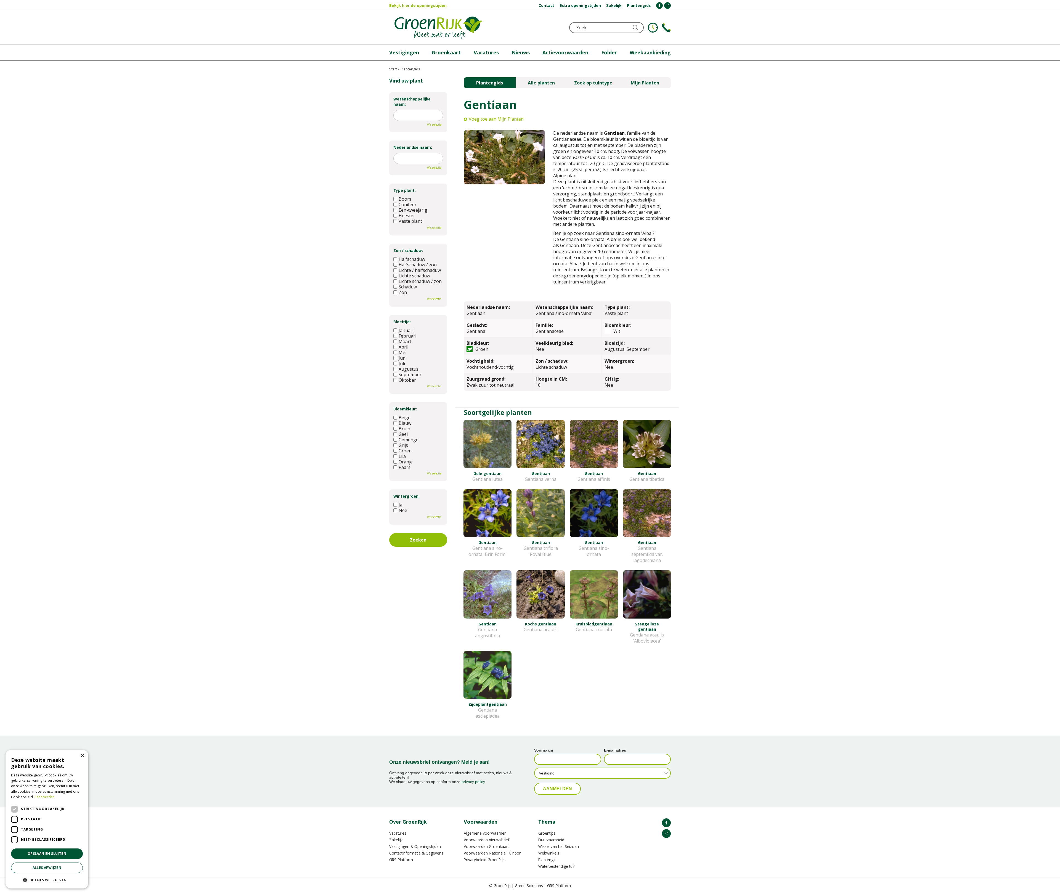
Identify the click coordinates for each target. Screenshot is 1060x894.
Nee (403, 510)
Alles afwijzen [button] (47, 867)
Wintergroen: (406, 496)
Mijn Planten (645, 83)
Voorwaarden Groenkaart (486, 846)
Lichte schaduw (414, 276)
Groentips (546, 833)
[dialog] (47, 819)
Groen (405, 451)
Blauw (405, 423)
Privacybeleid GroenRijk (484, 859)
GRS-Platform (401, 859)
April (403, 347)
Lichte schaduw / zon (420, 281)
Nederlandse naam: (412, 147)
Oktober (407, 380)
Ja (400, 505)
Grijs (403, 445)
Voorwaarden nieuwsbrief (486, 839)
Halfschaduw (412, 259)
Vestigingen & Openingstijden (415, 846)
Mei (402, 352)
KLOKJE (653, 27)
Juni (403, 358)
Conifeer (408, 204)
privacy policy (473, 781)
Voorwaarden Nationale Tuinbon (492, 853)
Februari (407, 336)
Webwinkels (548, 853)
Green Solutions (529, 885)
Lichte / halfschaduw (420, 270)
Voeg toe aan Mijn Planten (496, 119)
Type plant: (404, 190)
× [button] (82, 756)
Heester (407, 215)
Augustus (408, 369)
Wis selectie (434, 124)
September (410, 374)
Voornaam (543, 750)
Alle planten (541, 83)
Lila (402, 456)
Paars (404, 467)
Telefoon (666, 27)
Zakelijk (396, 839)
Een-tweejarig (413, 210)
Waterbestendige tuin (557, 866)
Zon (403, 292)
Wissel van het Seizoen (558, 846)
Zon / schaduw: (408, 250)
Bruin (404, 429)
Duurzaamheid (551, 839)
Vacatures (397, 833)
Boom (405, 199)
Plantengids (489, 83)
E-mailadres (615, 750)
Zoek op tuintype (593, 83)
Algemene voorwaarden (485, 833)
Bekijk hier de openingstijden (418, 5)
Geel (403, 434)
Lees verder (44, 797)
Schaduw (408, 287)
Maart (405, 341)
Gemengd (408, 440)
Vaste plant (410, 221)
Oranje (406, 462)
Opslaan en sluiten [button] (47, 853)
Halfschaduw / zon (418, 265)
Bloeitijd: (402, 321)
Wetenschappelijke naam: (412, 101)
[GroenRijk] (438, 28)
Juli (402, 363)
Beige (404, 418)
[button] (47, 880)
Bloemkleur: (405, 409)
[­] (659, 5)
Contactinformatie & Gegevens (416, 853)
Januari (406, 330)
